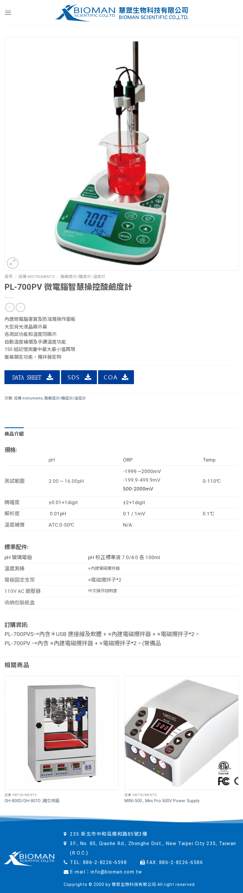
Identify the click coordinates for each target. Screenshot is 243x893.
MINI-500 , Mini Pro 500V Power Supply (161, 800)
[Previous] (4, 745)
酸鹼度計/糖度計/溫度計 (82, 276)
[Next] (238, 745)
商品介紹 (14, 434)
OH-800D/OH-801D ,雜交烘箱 (31, 800)
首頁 (8, 276)
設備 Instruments (36, 276)
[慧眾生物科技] (122, 12)
